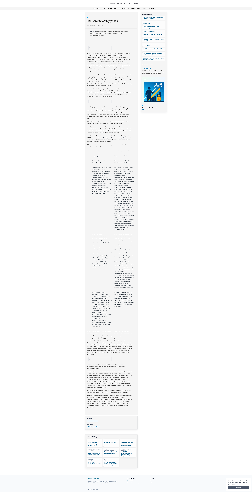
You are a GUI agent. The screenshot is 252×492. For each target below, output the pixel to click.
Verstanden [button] (238, 487)
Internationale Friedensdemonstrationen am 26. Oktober (94, 464)
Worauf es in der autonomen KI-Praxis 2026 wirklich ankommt (152, 35)
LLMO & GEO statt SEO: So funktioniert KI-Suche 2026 (153, 40)
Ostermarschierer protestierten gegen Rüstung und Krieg (93, 444)
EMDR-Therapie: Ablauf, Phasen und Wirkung (151, 27)
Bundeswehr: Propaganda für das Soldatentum (110, 452)
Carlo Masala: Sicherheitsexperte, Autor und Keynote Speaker (153, 54)
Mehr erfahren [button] (231, 484)
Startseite (152, 480)
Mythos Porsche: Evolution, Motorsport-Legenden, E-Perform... (153, 18)
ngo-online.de (93, 478)
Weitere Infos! (145, 109)
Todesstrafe (131, 225)
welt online (96, 8)
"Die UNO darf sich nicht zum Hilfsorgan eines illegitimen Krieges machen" (126, 454)
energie (110, 8)
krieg (89, 426)
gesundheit (118, 8)
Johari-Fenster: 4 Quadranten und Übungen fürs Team (153, 22)
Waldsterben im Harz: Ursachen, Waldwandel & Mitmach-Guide (153, 49)
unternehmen (136, 8)
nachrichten (155, 8)
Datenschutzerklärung (133, 483)
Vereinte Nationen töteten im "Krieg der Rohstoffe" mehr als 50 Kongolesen (111, 464)
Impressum (130, 480)
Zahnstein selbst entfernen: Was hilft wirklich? (151, 44)
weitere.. (97, 426)
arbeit (126, 8)
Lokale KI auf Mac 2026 (149, 31)
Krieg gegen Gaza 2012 (110, 442)
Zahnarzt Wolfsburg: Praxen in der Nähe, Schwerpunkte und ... (153, 58)
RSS (151, 483)
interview (146, 8)
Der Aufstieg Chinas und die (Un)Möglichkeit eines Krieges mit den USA (127, 444)
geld (103, 8)
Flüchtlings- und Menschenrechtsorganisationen (115, 138)
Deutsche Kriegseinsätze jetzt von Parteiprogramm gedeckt (94, 453)
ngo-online (93, 31)
